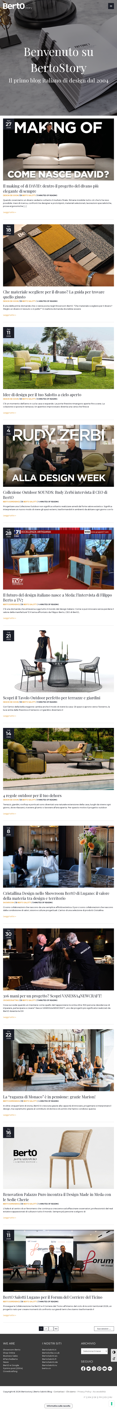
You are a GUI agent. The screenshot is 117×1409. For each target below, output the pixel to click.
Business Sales (10, 1356)
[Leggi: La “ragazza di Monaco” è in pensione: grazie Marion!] (58, 1060)
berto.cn (46, 1368)
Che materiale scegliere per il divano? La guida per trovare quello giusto (54, 294)
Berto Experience (11, 502)
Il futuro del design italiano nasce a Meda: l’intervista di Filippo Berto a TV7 (57, 597)
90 (56, 1329)
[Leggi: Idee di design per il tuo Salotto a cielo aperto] (58, 358)
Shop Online (9, 1353)
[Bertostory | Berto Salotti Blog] (17, 6)
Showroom (8, 902)
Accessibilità (99, 1392)
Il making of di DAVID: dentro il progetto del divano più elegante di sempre (51, 188)
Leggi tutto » (9, 212)
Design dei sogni (11, 195)
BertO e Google (11, 1365)
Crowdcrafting (11, 1000)
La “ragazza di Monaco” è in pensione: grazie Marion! (49, 1096)
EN (89, 1397)
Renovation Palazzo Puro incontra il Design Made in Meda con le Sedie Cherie (57, 1197)
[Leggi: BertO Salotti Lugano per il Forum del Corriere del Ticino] (58, 1261)
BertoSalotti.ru (49, 1365)
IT (85, 1397)
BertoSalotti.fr (49, 1359)
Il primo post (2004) (13, 1368)
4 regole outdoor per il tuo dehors (32, 795)
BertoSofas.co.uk (51, 1353)
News (6, 1362)
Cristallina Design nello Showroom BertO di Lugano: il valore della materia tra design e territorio (56, 896)
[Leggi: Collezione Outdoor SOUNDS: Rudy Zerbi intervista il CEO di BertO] (58, 456)
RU (110, 1397)
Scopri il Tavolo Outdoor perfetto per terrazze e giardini (51, 697)
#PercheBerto (10, 1359)
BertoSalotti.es (49, 1356)
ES (105, 1397)
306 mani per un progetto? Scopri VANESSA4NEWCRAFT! (52, 995)
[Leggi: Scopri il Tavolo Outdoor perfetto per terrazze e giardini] (58, 661)
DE (94, 1397)
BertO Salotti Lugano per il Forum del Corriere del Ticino (52, 1297)
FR (100, 1397)
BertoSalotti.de (50, 1362)
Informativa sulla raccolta (58, 1406)
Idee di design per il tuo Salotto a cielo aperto (42, 394)
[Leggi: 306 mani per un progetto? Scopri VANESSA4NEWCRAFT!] (58, 959)
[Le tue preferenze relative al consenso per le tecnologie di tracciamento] (112, 1404)
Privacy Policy (84, 1392)
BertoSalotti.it (49, 1350)
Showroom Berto (11, 1350)
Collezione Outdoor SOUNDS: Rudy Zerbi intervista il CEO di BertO (55, 495)
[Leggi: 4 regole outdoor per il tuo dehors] (58, 759)
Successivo (104, 1329)
